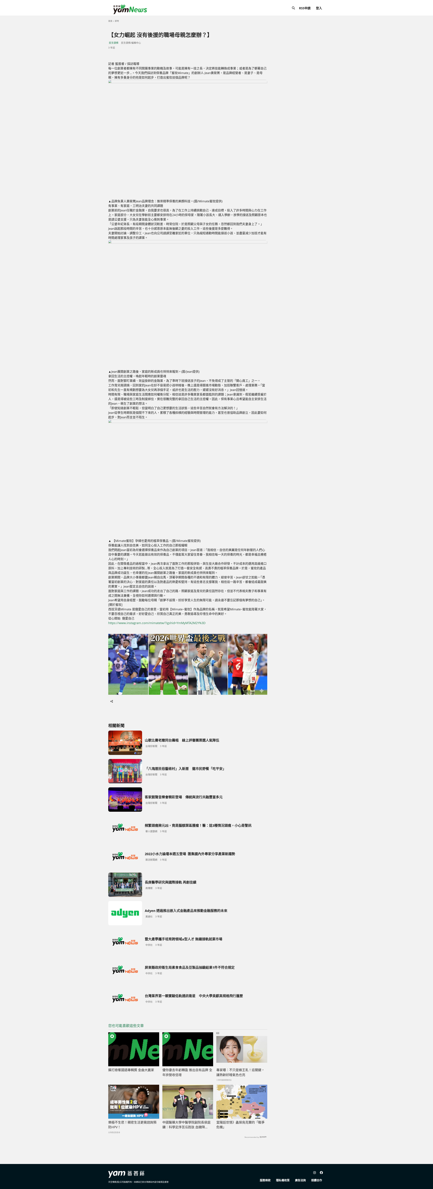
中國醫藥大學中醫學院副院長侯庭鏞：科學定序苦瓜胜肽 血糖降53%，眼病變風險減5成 (186, 1125)
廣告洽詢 (300, 1180)
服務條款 (265, 1180)
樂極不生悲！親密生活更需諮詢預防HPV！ (132, 1124)
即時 (117, 21)
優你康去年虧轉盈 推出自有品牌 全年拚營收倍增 (187, 1072)
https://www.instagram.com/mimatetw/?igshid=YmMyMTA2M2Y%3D (157, 623)
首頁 (110, 21)
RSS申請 (305, 8)
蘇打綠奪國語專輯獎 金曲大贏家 (131, 1070)
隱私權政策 (283, 1180)
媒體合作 (316, 1180)
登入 (319, 8)
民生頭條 (113, 42)
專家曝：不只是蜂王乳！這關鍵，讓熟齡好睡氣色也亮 (240, 1072)
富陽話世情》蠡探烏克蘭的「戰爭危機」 (240, 1124)
